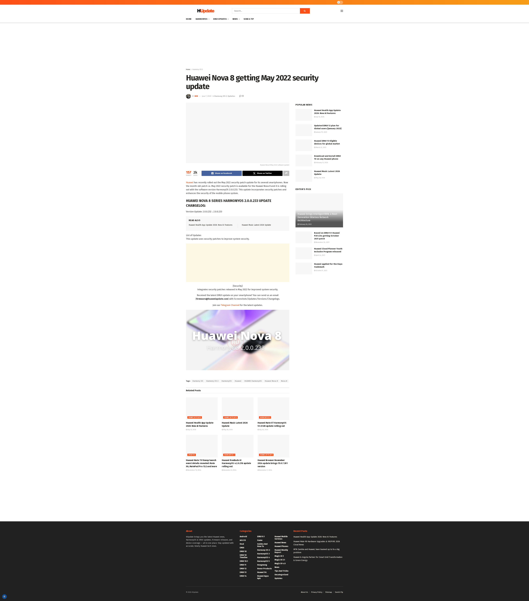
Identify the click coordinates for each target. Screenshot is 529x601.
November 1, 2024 (265, 470)
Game (259, 540)
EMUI (242, 548)
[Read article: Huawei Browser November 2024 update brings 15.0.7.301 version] (273, 446)
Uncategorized (281, 574)
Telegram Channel (230, 305)
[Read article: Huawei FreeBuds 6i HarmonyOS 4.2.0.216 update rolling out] (237, 446)
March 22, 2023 (320, 147)
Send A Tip (249, 19)
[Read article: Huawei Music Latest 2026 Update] (237, 408)
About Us (304, 592)
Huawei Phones (281, 546)
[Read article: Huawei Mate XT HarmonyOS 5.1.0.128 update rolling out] (273, 408)
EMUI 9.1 (260, 536)
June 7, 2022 (206, 96)
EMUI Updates (220, 19)
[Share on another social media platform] (286, 173)
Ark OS (243, 540)
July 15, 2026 (191, 430)
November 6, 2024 (229, 470)
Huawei (189, 182)
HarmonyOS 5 (265, 417)
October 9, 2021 (321, 270)
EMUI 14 (243, 576)
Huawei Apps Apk (194, 417)
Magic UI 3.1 (280, 560)
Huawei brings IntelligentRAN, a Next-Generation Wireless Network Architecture (318, 217)
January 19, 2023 (321, 132)
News (235, 19)
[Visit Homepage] (205, 11)
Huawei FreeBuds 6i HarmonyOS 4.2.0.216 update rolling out (236, 463)
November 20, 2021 (322, 242)
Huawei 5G (262, 572)
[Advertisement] (264, 46)
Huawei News (280, 542)
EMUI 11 (243, 565)
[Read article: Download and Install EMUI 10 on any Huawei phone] (303, 160)
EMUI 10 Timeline (243, 556)
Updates (231, 96)
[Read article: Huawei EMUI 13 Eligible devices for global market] (303, 145)
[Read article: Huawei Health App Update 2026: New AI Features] (202, 408)
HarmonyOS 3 (263, 554)
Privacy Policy (316, 592)
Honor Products (264, 568)
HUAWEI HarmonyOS (253, 381)
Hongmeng (262, 565)
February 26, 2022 (305, 224)
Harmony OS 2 (197, 69)
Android (243, 536)
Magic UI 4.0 (280, 563)
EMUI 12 (243, 568)
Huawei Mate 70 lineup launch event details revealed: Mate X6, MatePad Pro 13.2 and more (201, 463)
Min (196, 96)
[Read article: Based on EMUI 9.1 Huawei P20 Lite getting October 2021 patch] (303, 237)
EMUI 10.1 (244, 561)
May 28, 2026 (228, 430)
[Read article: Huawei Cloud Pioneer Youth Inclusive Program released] (303, 253)
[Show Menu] (342, 11)
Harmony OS (198, 381)
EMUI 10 (243, 551)
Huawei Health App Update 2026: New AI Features (210, 225)
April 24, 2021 (320, 255)
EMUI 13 (243, 572)
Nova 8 (284, 381)
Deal (242, 544)
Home (188, 19)
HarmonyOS (202, 19)
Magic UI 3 (279, 556)
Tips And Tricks (281, 571)
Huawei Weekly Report (281, 551)
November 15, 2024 (194, 470)
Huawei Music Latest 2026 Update (256, 225)
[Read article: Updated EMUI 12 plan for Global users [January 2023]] (303, 130)
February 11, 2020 (321, 162)
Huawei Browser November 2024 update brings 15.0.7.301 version (273, 463)
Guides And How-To (262, 545)
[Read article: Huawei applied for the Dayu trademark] (303, 268)
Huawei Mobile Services (281, 537)
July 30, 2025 (263, 430)
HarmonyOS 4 (229, 455)
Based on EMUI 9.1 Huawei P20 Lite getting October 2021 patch (327, 236)
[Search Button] (305, 11)
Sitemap (328, 592)
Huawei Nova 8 (271, 381)
